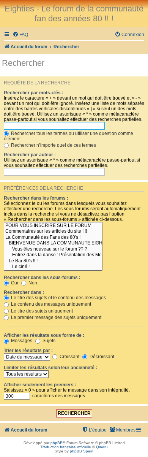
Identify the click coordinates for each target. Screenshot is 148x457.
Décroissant (101, 356)
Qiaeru (102, 447)
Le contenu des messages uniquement (50, 304)
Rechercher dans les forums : (36, 198)
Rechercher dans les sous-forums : (42, 277)
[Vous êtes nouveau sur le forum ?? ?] (53, 249)
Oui (14, 283)
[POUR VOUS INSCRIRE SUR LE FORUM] (53, 226)
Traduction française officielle (65, 447)
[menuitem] (20, 35)
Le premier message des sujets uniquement (55, 317)
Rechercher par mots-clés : (33, 92)
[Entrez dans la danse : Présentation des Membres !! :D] (53, 255)
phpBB (56, 443)
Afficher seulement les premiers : (40, 384)
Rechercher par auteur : (30, 154)
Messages (21, 340)
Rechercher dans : (24, 292)
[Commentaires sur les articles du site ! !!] (53, 231)
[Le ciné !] (53, 267)
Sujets (48, 340)
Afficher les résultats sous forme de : (44, 335)
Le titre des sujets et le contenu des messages (58, 297)
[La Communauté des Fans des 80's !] (53, 238)
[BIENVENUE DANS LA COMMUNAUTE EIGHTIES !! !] (53, 243)
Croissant (68, 356)
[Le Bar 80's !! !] (53, 261)
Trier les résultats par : (28, 350)
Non (32, 283)
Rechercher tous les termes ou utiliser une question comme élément (68, 136)
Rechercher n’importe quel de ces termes (53, 145)
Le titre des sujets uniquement (41, 311)
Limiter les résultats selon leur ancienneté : (50, 367)
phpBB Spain (81, 451)
